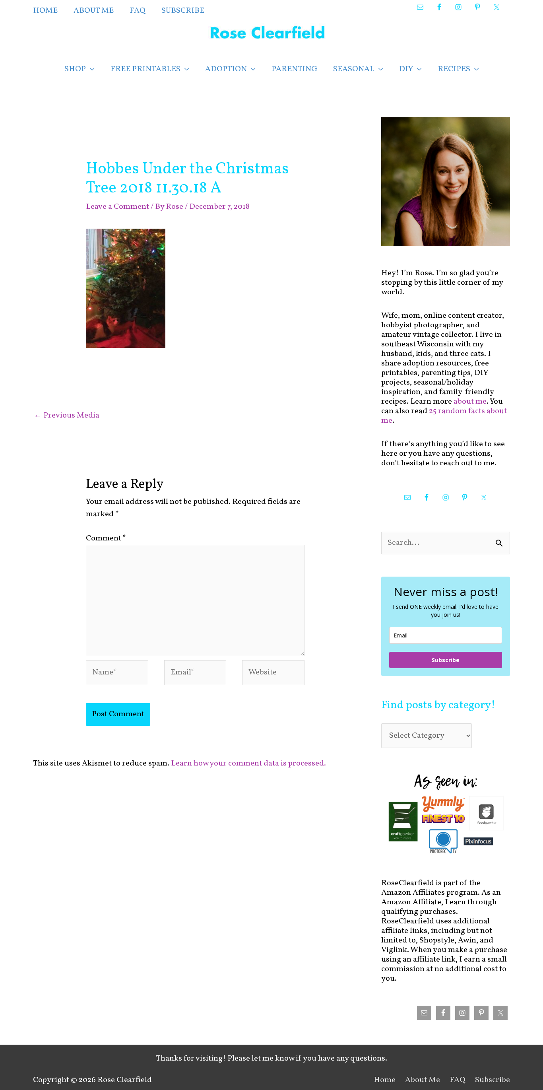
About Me (422, 1080)
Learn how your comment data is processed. (248, 763)
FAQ (457, 1080)
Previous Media (66, 415)
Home (385, 1080)
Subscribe (446, 660)
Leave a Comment (117, 206)
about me (470, 401)
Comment (106, 538)
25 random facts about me (444, 416)
